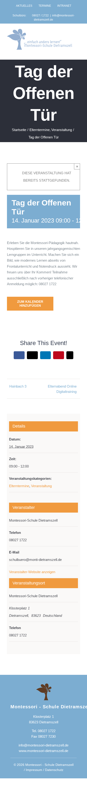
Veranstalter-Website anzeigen (32, 572)
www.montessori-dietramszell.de (43, 751)
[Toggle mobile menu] (78, 52)
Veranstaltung (41, 486)
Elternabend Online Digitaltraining (62, 389)
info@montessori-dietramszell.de (43, 745)
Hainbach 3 (17, 386)
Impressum (34, 770)
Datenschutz (54, 770)
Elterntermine (19, 486)
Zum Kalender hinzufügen (30, 303)
